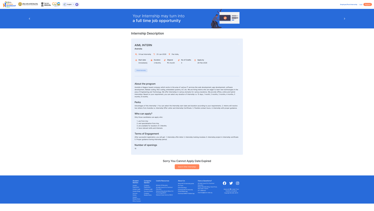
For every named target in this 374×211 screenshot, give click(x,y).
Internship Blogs (182, 187)
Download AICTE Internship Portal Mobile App (185, 190)
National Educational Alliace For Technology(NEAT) (164, 192)
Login (361, 4)
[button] (29, 18)
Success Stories (135, 194)
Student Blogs (136, 191)
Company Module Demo (148, 194)
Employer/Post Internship (348, 4)
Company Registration (147, 186)
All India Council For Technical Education (164, 188)
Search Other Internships (187, 167)
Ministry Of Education (162, 185)
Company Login (148, 189)
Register (367, 4)
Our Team (180, 185)
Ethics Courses (137, 201)
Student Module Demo (136, 198)
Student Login (136, 189)
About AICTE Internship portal (186, 183)
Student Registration (136, 186)
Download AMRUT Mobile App (186, 193)
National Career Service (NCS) (164, 195)
